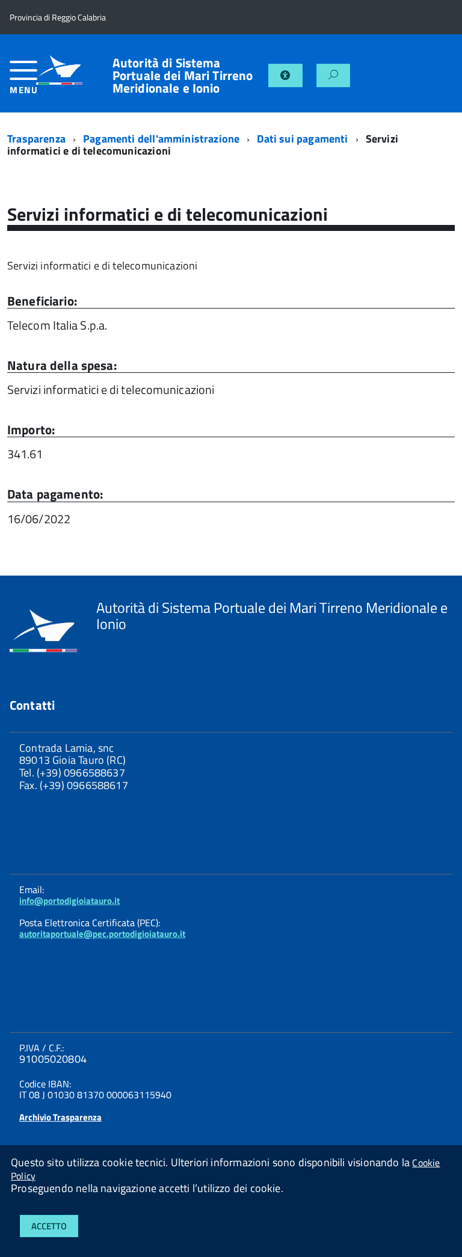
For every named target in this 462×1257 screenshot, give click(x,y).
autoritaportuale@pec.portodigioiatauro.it (102, 934)
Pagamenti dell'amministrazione (161, 139)
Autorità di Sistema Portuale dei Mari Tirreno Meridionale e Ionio (182, 75)
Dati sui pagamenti (302, 139)
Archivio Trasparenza (60, 1117)
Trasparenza (36, 139)
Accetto (49, 1226)
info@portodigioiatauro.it (69, 901)
